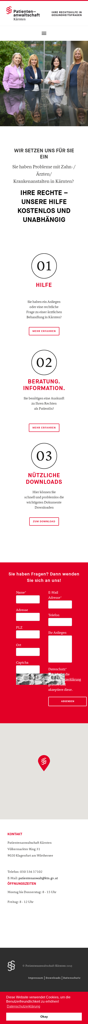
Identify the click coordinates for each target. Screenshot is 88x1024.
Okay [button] (44, 1016)
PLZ (19, 627)
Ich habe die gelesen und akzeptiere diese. (64, 682)
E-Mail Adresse (55, 595)
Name (21, 592)
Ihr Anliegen (57, 633)
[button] (44, 763)
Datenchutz (57, 669)
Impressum (35, 978)
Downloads (53, 978)
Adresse (22, 610)
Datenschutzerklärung (64, 679)
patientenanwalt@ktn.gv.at (38, 878)
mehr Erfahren (44, 331)
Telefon (53, 615)
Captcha (22, 663)
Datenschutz (72, 978)
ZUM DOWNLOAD (44, 521)
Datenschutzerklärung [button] (23, 1006)
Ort (18, 645)
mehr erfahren (44, 427)
